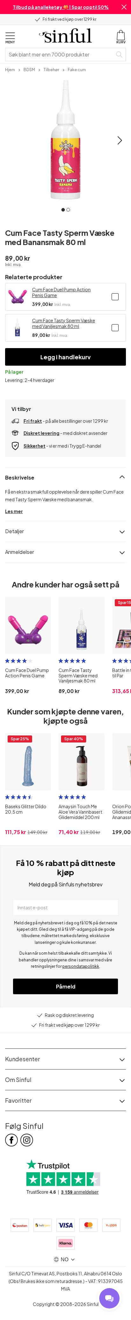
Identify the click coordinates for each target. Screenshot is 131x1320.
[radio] (7, 661)
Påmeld (65, 986)
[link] (10, 69)
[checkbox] (115, 296)
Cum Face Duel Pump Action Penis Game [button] (61, 292)
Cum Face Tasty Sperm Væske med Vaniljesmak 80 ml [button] (63, 323)
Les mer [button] (14, 511)
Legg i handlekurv (65, 357)
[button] (124, 7)
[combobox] (60, 54)
